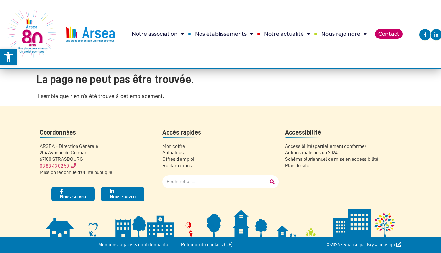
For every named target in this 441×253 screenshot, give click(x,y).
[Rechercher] (272, 181)
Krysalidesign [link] (381, 244)
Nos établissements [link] (221, 34)
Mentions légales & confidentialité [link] (133, 244)
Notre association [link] (155, 34)
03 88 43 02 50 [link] (54, 166)
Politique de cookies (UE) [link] (206, 244)
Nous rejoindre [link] (340, 34)
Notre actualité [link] (284, 34)
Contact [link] (388, 34)
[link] (8, 57)
